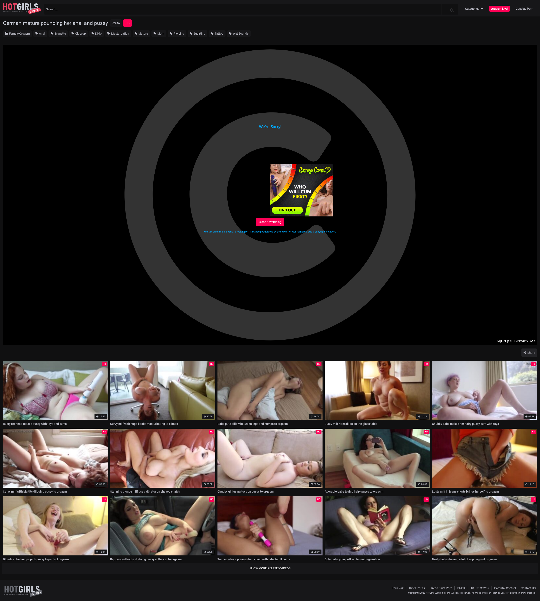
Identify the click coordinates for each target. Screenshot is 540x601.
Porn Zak (398, 588)
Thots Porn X (417, 588)
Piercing (178, 33)
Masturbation (120, 33)
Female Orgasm (19, 33)
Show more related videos (270, 568)
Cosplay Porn (524, 8)
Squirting (199, 33)
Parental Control (505, 588)
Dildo (98, 33)
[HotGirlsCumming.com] (22, 8)
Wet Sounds (240, 33)
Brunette (60, 33)
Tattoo (218, 33)
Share (531, 352)
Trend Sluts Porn (441, 588)
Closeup (80, 33)
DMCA (461, 588)
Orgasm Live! (499, 8)
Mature (143, 33)
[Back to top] (529, 588)
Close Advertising (270, 222)
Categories (472, 8)
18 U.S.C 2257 (480, 588)
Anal (41, 33)
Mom (160, 33)
